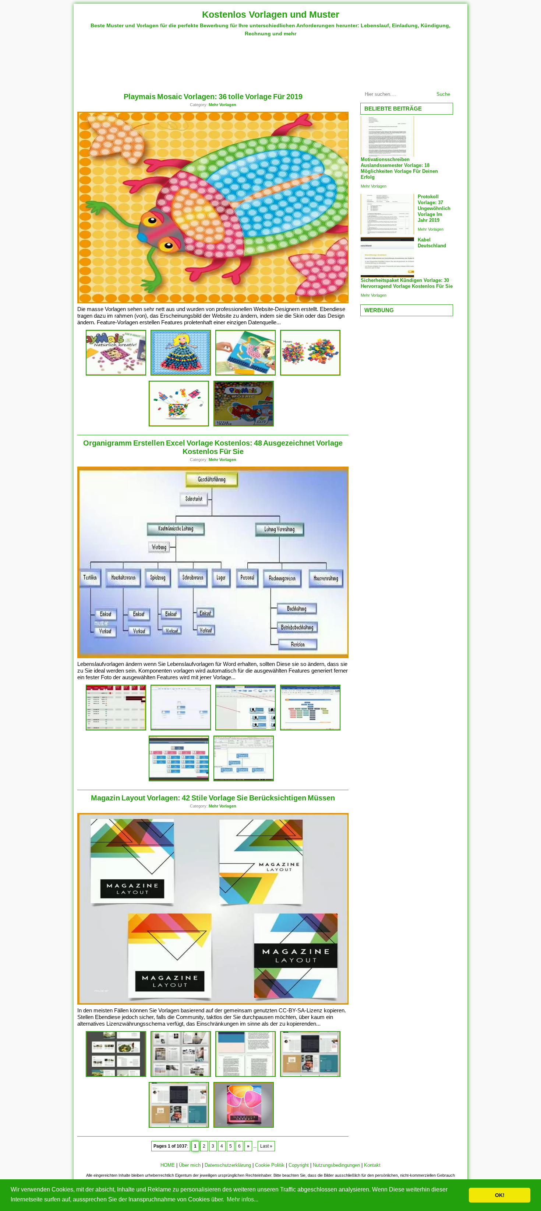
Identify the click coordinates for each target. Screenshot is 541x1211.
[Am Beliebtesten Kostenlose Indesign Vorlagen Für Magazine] (245, 1075)
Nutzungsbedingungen (336, 1165)
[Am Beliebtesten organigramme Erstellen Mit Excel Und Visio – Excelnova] (245, 729)
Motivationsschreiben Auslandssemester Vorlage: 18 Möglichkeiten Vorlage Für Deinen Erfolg (399, 168)
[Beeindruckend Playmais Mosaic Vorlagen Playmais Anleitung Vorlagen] (310, 374)
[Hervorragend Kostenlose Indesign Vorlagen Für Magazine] (115, 1075)
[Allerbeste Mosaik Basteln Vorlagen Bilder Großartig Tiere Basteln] (115, 374)
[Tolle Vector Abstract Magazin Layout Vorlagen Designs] (243, 1126)
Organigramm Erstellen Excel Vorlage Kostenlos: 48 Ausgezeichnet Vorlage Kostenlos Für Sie (213, 447)
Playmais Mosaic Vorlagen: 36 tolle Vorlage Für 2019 (213, 97)
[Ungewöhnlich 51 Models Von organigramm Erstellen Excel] (180, 729)
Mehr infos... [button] (242, 1199)
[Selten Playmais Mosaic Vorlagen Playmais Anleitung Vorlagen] (180, 374)
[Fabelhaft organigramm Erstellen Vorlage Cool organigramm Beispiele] (178, 780)
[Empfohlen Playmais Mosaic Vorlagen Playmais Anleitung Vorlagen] (178, 425)
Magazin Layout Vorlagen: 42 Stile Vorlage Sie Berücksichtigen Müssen (213, 798)
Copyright (299, 1165)
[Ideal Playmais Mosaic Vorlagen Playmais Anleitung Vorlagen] (245, 374)
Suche (443, 94)
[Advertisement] (270, 61)
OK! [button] (500, 1195)
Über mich (190, 1165)
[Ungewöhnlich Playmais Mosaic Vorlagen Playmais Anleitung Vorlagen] (243, 425)
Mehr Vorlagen (222, 104)
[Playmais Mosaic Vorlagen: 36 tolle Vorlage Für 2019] (213, 301)
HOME (167, 1165)
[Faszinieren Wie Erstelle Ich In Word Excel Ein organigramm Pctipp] (243, 780)
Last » (266, 1146)
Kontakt (372, 1165)
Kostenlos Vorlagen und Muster (270, 14)
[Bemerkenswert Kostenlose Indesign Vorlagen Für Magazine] (180, 1075)
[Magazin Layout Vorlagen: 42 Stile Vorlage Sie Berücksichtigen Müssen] (213, 1003)
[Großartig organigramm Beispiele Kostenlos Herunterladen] (310, 729)
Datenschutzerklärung (228, 1165)
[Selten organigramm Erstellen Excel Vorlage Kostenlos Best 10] (115, 729)
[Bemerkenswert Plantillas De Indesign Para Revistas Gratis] (310, 1075)
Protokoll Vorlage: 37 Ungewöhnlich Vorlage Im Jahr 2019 (434, 208)
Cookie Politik (269, 1165)
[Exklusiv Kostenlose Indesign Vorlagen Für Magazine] (178, 1126)
